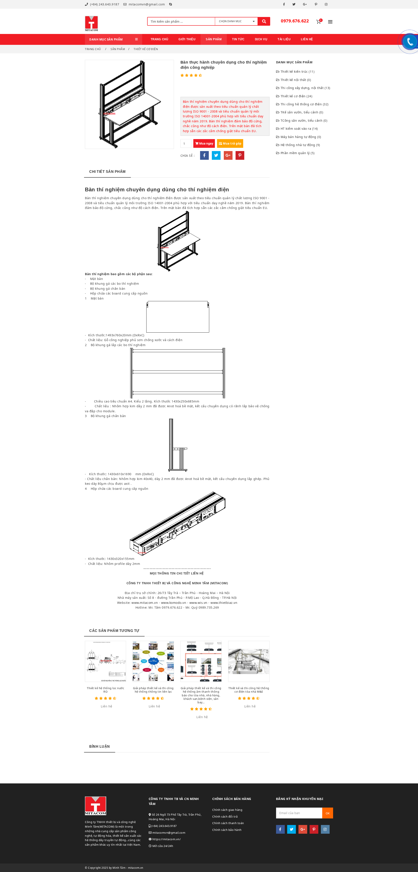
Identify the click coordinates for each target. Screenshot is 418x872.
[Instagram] (327, 4)
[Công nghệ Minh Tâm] (91, 21)
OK (328, 813)
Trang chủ (159, 39)
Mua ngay (206, 143)
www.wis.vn (198, 603)
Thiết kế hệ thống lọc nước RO (105, 690)
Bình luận (99, 746)
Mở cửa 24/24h (162, 846)
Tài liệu (284, 39)
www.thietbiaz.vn (224, 603)
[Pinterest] (317, 4)
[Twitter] (294, 4)
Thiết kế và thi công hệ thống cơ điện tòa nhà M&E (248, 690)
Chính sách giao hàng (227, 810)
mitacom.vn (135, 867)
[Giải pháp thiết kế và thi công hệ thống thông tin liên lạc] (153, 661)
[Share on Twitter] (216, 155)
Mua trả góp (231, 143)
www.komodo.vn (173, 603)
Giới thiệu (187, 39)
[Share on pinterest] (240, 155)
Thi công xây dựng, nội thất (302, 88)
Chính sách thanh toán (228, 823)
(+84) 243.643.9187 (104, 4)
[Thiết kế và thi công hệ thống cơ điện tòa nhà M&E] (248, 661)
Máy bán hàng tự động (298, 137)
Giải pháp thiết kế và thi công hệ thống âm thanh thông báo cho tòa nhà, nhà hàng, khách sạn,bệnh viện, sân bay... (201, 695)
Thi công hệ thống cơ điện (301, 104)
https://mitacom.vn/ (166, 839)
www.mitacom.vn (144, 603)
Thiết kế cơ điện (146, 49)
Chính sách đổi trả (225, 816)
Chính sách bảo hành (227, 830)
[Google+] (305, 4)
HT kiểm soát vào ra (296, 128)
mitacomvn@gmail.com (146, 4)
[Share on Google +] (228, 155)
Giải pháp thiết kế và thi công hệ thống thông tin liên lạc (153, 690)
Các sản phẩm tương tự (114, 631)
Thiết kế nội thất (293, 80)
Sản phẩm (118, 49)
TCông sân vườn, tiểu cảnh (302, 120)
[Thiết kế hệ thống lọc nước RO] (105, 661)
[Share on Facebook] (204, 155)
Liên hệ (307, 39)
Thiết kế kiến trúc (294, 71)
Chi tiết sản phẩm (107, 171)
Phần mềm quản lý (295, 153)
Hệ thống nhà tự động (298, 145)
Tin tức (238, 39)
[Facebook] (284, 4)
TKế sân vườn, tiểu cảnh (300, 112)
